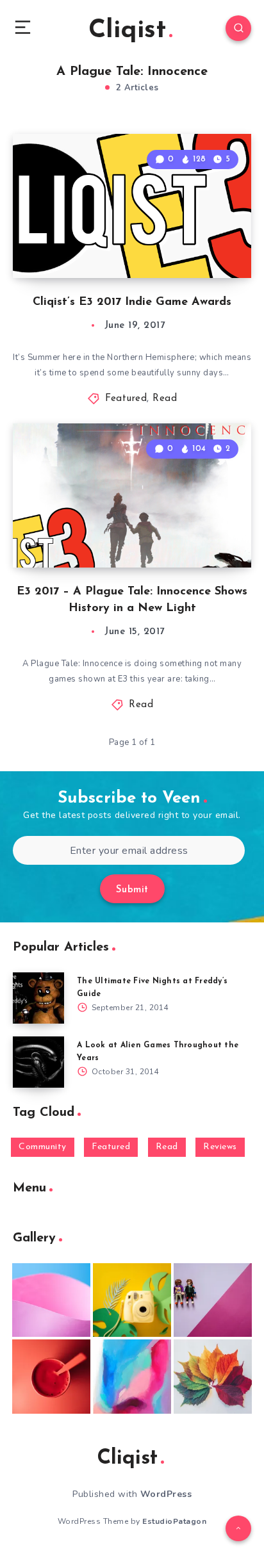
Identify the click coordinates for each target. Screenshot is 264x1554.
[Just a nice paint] (132, 1376)
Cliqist (127, 31)
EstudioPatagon (174, 1521)
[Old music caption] (213, 1300)
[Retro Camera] (132, 1300)
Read (165, 399)
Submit (132, 890)
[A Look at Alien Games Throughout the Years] (38, 1062)
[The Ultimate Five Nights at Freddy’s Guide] (38, 998)
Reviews (220, 1147)
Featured (126, 399)
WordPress (166, 1494)
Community (43, 1147)
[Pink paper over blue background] (51, 1300)
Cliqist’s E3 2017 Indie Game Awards (132, 302)
